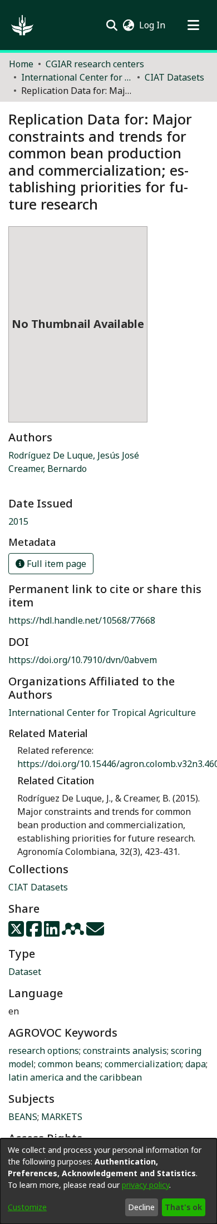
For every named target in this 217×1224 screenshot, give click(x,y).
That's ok (183, 1207)
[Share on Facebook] (35, 932)
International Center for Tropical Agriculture (102, 712)
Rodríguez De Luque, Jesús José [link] (73, 455)
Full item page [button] (55, 564)
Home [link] (21, 64)
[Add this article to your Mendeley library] (74, 932)
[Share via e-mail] (95, 932)
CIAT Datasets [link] (174, 77)
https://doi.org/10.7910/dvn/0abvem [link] (82, 660)
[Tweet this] (17, 932)
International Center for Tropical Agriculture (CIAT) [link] (76, 77)
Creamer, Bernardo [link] (47, 468)
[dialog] (108, 1181)
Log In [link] (152, 25)
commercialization (143, 1064)
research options (43, 1050)
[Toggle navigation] (193, 25)
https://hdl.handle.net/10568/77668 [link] (81, 620)
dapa (195, 1064)
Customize (27, 1207)
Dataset (24, 972)
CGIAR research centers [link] (95, 64)
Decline (141, 1207)
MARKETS (61, 1117)
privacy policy (145, 1185)
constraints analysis (125, 1050)
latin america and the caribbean (75, 1077)
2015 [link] (18, 521)
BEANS (22, 1117)
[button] (22, 25)
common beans (69, 1064)
